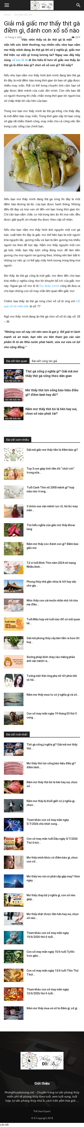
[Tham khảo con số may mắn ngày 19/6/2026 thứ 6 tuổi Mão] (13, 937)
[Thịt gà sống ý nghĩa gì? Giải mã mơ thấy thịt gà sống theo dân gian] (13, 376)
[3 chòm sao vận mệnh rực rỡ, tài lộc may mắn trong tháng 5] (13, 511)
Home (7, 14)
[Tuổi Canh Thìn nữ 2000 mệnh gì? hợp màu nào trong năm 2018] (13, 492)
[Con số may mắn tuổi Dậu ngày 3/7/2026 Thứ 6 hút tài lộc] (13, 843)
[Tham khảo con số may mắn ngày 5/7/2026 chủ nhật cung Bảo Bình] (13, 824)
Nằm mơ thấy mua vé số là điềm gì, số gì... (53, 1008)
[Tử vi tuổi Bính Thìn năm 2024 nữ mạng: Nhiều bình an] (13, 567)
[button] (78, 5)
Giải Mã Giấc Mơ (23, 14)
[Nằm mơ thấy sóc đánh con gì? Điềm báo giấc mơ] (13, 549)
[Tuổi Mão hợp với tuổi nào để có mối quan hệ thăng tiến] (13, 624)
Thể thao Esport (42, 1111)
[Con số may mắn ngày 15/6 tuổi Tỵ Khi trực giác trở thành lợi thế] (13, 956)
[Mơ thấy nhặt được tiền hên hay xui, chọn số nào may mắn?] (13, 919)
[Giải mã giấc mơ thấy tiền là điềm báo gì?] (13, 454)
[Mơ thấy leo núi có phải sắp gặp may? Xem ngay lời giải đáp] (13, 881)
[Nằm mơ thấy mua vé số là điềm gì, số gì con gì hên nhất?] (13, 1013)
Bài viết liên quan (16, 361)
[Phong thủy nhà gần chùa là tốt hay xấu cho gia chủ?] (13, 586)
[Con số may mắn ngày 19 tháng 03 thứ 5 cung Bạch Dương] (13, 718)
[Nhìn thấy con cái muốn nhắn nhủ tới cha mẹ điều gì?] (13, 605)
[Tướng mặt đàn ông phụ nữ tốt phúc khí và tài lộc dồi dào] (13, 680)
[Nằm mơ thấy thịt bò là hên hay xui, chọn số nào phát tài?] (13, 413)
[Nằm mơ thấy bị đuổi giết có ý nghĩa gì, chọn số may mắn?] (13, 806)
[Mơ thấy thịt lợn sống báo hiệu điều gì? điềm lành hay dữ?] (13, 395)
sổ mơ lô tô (20, 60)
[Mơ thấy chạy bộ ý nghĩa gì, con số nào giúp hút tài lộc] (13, 900)
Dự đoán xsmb (49, 285)
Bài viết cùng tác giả (44, 361)
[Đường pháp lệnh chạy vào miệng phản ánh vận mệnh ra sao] (13, 662)
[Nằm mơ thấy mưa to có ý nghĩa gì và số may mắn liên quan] (13, 699)
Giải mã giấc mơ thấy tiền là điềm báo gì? (52, 449)
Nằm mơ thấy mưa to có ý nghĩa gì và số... (53, 694)
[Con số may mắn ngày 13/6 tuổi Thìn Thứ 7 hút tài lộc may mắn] (13, 975)
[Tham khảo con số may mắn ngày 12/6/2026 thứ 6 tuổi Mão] (13, 994)
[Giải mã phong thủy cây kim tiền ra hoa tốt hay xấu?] (13, 643)
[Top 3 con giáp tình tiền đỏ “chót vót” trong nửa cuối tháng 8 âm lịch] (13, 473)
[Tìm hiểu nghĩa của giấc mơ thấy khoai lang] (13, 530)
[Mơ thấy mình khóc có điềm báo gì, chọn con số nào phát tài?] (13, 862)
